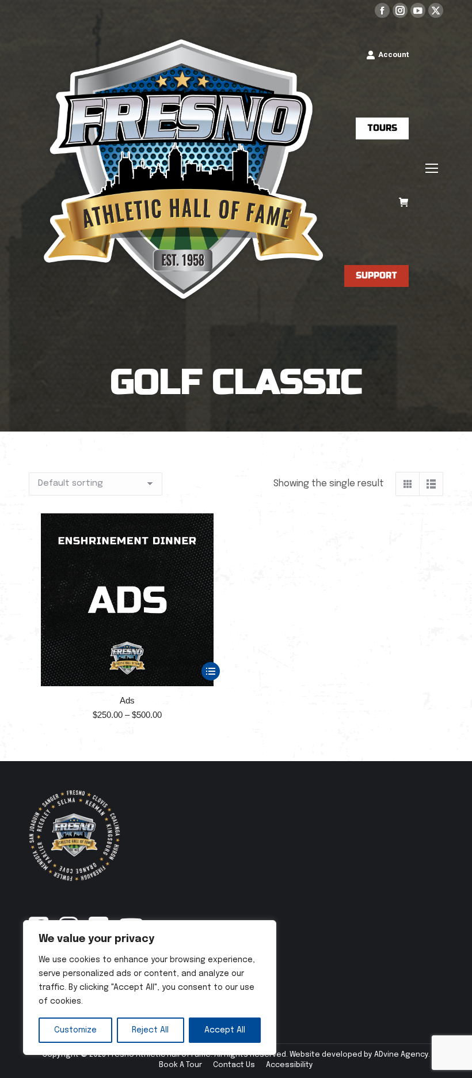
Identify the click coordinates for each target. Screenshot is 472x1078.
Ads (127, 700)
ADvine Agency (401, 1054)
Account (393, 54)
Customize (75, 1030)
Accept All (224, 1030)
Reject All (150, 1030)
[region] (149, 987)
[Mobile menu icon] (431, 168)
